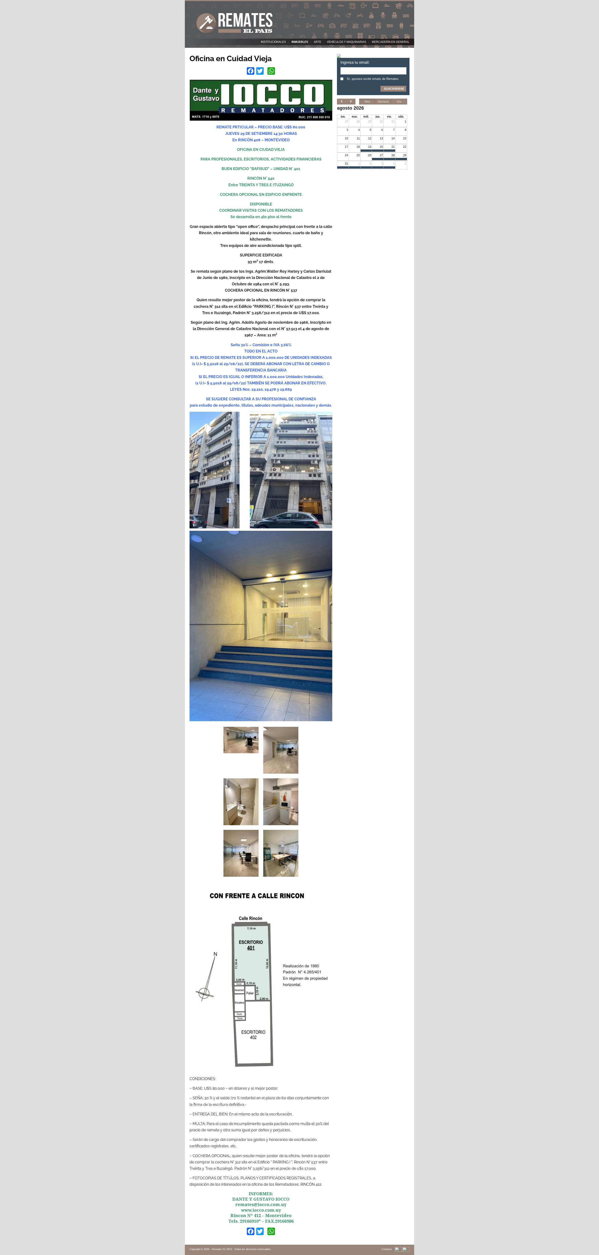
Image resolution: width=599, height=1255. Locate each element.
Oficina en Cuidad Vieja (231, 58)
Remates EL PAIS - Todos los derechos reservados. (241, 1249)
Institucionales (273, 42)
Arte (317, 42)
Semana (383, 101)
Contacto (386, 1249)
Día (399, 101)
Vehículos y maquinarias (346, 42)
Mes (367, 101)
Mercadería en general (390, 42)
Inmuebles (300, 42)
